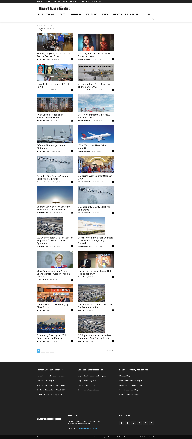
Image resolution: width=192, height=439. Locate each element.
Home (39, 25)
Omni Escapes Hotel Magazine (130, 390)
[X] (151, 423)
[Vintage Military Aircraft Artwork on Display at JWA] (96, 72)
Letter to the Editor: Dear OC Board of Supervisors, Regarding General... (95, 240)
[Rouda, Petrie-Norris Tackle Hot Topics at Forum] (96, 259)
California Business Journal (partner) (49, 394)
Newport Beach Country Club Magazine (51, 385)
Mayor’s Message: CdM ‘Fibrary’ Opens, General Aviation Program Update (53, 274)
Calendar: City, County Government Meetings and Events (54, 177)
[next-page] (52, 351)
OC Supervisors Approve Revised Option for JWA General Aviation (95, 336)
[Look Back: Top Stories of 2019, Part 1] (55, 72)
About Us (81, 437)
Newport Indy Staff (43, 59)
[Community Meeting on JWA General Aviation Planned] (55, 324)
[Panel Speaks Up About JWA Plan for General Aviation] (96, 293)
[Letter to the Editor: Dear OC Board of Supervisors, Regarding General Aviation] (96, 226)
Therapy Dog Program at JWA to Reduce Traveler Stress (53, 55)
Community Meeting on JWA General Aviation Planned (51, 336)
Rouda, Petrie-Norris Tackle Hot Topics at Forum (94, 272)
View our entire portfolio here (129, 394)
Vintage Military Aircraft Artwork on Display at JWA (95, 85)
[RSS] (145, 423)
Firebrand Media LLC (84, 424)
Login (104, 437)
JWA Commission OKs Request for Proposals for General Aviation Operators (55, 240)
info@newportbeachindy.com (86, 428)
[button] (152, 19)
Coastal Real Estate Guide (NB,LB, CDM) (51, 390)
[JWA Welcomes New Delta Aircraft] (96, 134)
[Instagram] (127, 423)
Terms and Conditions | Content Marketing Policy (139, 437)
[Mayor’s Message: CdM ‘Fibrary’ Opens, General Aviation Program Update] (55, 259)
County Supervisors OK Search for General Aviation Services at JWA (54, 208)
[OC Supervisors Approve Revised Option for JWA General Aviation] (96, 324)
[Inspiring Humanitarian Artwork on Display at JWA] (96, 42)
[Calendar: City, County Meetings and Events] (96, 195)
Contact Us (97, 437)
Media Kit (89, 437)
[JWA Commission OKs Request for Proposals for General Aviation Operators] (55, 226)
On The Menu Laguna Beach (88, 390)
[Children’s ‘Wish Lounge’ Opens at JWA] (96, 164)
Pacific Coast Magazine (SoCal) (130, 385)
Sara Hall (40, 90)
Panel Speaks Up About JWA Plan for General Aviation (95, 306)
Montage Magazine (126, 376)
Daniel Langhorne (42, 212)
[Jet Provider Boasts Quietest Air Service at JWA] (96, 103)
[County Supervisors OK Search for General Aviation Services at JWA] (55, 195)
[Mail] (139, 423)
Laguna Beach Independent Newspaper (92, 376)
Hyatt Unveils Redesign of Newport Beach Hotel (50, 116)
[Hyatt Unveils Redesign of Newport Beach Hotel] (55, 103)
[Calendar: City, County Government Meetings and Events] (55, 164)
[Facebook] (121, 423)
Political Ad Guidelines (115, 437)
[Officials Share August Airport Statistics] (55, 134)
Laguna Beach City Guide (87, 385)
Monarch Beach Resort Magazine (131, 380)
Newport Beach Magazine (46, 380)
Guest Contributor (84, 246)
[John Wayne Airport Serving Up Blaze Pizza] (55, 293)
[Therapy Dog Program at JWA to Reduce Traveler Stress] (55, 42)
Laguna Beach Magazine (87, 380)
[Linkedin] (133, 423)
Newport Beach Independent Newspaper (51, 376)
